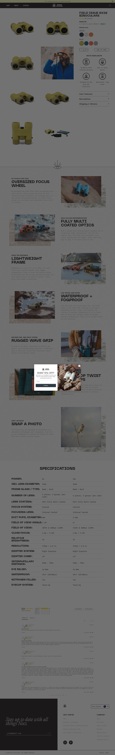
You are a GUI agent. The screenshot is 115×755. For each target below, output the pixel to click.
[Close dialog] (79, 366)
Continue (46, 385)
